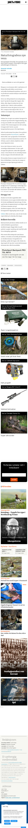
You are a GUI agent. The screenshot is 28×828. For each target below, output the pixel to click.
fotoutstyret (14, 134)
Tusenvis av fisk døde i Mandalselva (6, 550)
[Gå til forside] (14, 2)
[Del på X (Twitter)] (14, 76)
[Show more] (14, 259)
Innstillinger (23, 827)
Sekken (3, 214)
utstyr (4, 265)
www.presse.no (12, 777)
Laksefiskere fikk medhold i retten (20, 550)
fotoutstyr (18, 265)
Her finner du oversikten (6, 780)
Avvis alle (7, 820)
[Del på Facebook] (11, 76)
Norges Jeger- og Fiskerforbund (12, 797)
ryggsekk (10, 265)
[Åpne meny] (26, 2)
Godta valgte (14, 820)
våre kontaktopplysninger (13, 749)
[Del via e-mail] (16, 76)
